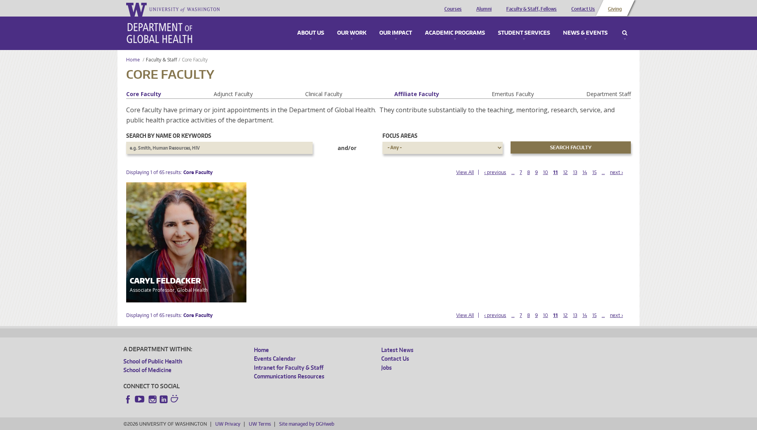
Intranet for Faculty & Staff (288, 367)
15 (594, 172)
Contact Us (583, 9)
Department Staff (608, 94)
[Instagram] (152, 399)
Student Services (524, 33)
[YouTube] (140, 399)
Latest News (397, 350)
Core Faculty (143, 94)
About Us (310, 33)
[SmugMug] (175, 399)
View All (465, 172)
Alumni (484, 9)
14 (584, 172)
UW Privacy (228, 424)
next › (616, 172)
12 (565, 172)
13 (575, 172)
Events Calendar (275, 358)
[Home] (159, 33)
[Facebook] (128, 399)
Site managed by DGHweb (306, 424)
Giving (615, 9)
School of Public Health (152, 361)
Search (625, 33)
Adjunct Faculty (233, 94)
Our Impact (395, 33)
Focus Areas (400, 135)
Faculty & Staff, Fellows (531, 9)
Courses (453, 9)
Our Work (351, 33)
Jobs (386, 367)
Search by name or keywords (168, 135)
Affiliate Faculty (416, 94)
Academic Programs (455, 33)
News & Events (585, 33)
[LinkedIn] (163, 399)
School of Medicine (147, 370)
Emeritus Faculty (513, 94)
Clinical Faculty (323, 94)
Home (133, 59)
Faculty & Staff (161, 59)
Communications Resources (289, 376)
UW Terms (260, 424)
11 (555, 172)
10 (545, 172)
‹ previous (495, 172)
